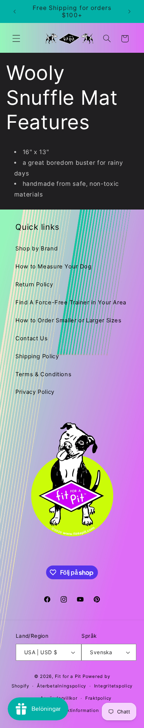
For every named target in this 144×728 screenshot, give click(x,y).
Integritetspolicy (113, 686)
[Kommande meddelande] (129, 11)
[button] (16, 38)
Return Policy (34, 284)
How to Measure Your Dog (53, 266)
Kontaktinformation (76, 710)
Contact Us (31, 338)
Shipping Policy (37, 356)
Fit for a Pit (68, 676)
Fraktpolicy (98, 698)
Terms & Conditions (43, 374)
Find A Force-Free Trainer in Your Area (70, 302)
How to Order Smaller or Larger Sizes (68, 320)
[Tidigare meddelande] (14, 11)
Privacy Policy (35, 391)
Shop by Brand (36, 248)
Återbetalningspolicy (61, 686)
